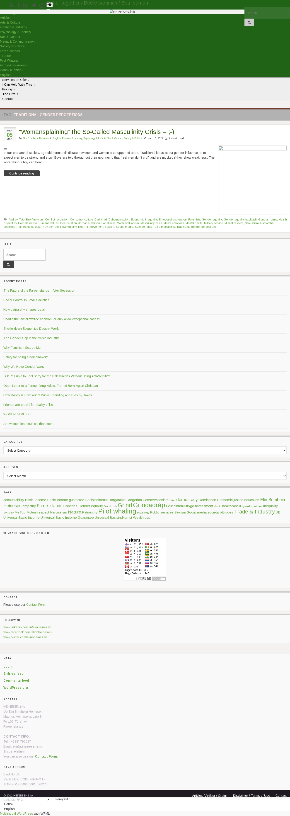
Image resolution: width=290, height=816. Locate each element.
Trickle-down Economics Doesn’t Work (31, 328)
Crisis (172, 500)
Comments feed (16, 680)
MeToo (20, 512)
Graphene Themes (35, 799)
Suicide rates (143, 226)
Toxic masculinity (164, 226)
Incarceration (68, 223)
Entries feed (13, 673)
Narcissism (252, 223)
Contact (7, 99)
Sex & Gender (10, 37)
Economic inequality (144, 219)
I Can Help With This (17, 84)
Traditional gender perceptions (196, 226)
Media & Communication (17, 41)
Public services (162, 512)
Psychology (143, 512)
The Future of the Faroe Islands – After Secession (39, 290)
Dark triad (100, 219)
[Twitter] (33, 5)
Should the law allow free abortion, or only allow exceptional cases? (51, 319)
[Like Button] (5, 149)
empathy (29, 506)
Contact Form (36, 604)
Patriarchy (89, 512)
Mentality (8, 512)
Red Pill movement (90, 226)
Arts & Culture (10, 22)
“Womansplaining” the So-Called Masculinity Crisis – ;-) (96, 131)
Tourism (6, 56)
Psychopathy (68, 226)
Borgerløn (134, 500)
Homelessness (27, 223)
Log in (8, 666)
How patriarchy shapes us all (24, 309)
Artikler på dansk (202, 803)
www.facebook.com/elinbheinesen (27, 632)
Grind (125, 505)
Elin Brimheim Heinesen (36, 138)
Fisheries (70, 506)
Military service (213, 223)
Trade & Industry (254, 512)
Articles (5, 17)
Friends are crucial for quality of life (28, 405)
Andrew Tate (16, 219)
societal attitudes (220, 512)
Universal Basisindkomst (113, 517)
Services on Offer (15, 80)
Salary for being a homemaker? (25, 357)
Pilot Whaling (9, 60)
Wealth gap (141, 517)
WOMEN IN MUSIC (17, 414)
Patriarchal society (28, 226)
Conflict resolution (56, 219)
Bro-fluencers (35, 219)
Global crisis (110, 506)
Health (217, 506)
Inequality (270, 506)
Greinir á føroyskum (204, 807)
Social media (124, 226)
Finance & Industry (13, 27)
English (57, 138)
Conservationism (156, 500)
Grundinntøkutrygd (180, 506)
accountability (13, 500)
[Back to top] (279, 805)
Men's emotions (174, 223)
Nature (74, 512)
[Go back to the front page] (122, 12)
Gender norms (267, 219)
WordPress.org (15, 687)
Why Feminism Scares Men (22, 347)
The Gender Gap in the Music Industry (31, 338)
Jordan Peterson (89, 223)
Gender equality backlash (240, 219)
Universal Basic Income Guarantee (67, 517)
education (251, 500)
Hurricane (256, 506)
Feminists (194, 219)
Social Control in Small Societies (26, 300)
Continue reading (21, 173)
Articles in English (203, 799)
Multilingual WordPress (16, 813)
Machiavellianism (128, 223)
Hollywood (244, 506)
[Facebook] (18, 5)
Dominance (207, 500)
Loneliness (108, 223)
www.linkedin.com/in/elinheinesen (27, 627)
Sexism (109, 226)
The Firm (9, 94)
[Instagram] (41, 5)
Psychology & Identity (15, 32)
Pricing (7, 89)
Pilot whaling (117, 511)
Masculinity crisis (151, 223)
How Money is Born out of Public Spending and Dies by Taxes (47, 395)
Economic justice (230, 500)
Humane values (48, 223)
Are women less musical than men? (28, 424)
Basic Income (35, 500)
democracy (187, 499)
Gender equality (212, 219)
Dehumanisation (119, 219)
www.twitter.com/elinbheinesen (25, 637)
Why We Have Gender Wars (23, 366)
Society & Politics (12, 46)
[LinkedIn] (25, 5)
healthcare (230, 506)
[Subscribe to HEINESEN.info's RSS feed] (12, 5)
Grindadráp (149, 504)
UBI (279, 512)
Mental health (194, 223)
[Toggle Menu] (48, 9)
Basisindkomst (96, 500)
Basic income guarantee (65, 500)
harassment (204, 506)
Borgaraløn (117, 500)
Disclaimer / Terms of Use (251, 795)
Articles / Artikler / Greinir (210, 795)
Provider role (50, 226)
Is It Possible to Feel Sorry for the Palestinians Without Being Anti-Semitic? (56, 376)
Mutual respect (234, 223)
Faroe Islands (10, 51)
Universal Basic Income (21, 517)
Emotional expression (173, 219)
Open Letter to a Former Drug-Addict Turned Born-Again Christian (50, 385)
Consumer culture (81, 219)
